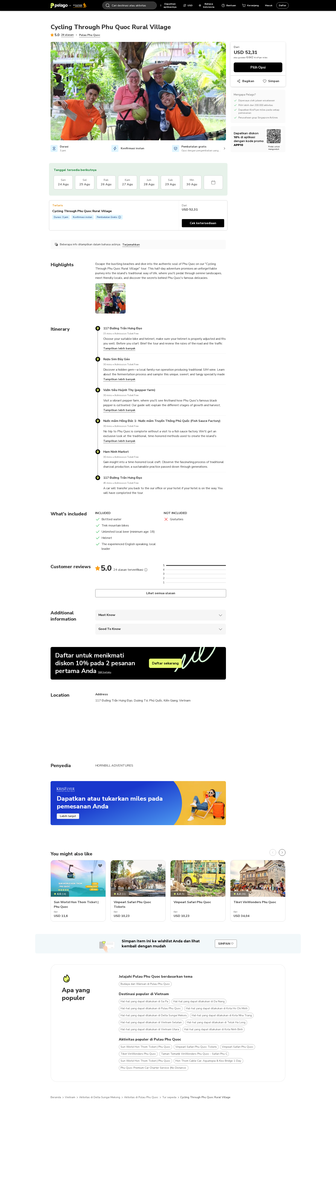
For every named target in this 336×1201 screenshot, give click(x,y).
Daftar (282, 5)
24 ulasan (67, 35)
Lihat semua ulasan (160, 593)
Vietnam (70, 1097)
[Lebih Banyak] (146, 570)
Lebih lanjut (68, 816)
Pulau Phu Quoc (89, 35)
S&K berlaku (104, 672)
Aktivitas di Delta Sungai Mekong (99, 1097)
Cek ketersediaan (203, 223)
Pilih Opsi (258, 67)
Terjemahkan (131, 244)
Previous (48, 92)
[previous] (273, 852)
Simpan (273, 81)
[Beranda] (69, 5)
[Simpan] (100, 865)
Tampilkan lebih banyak (119, 348)
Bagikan (248, 81)
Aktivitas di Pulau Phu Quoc (141, 1097)
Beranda (56, 1097)
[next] (282, 852)
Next (229, 92)
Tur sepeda (169, 1097)
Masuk (268, 5)
